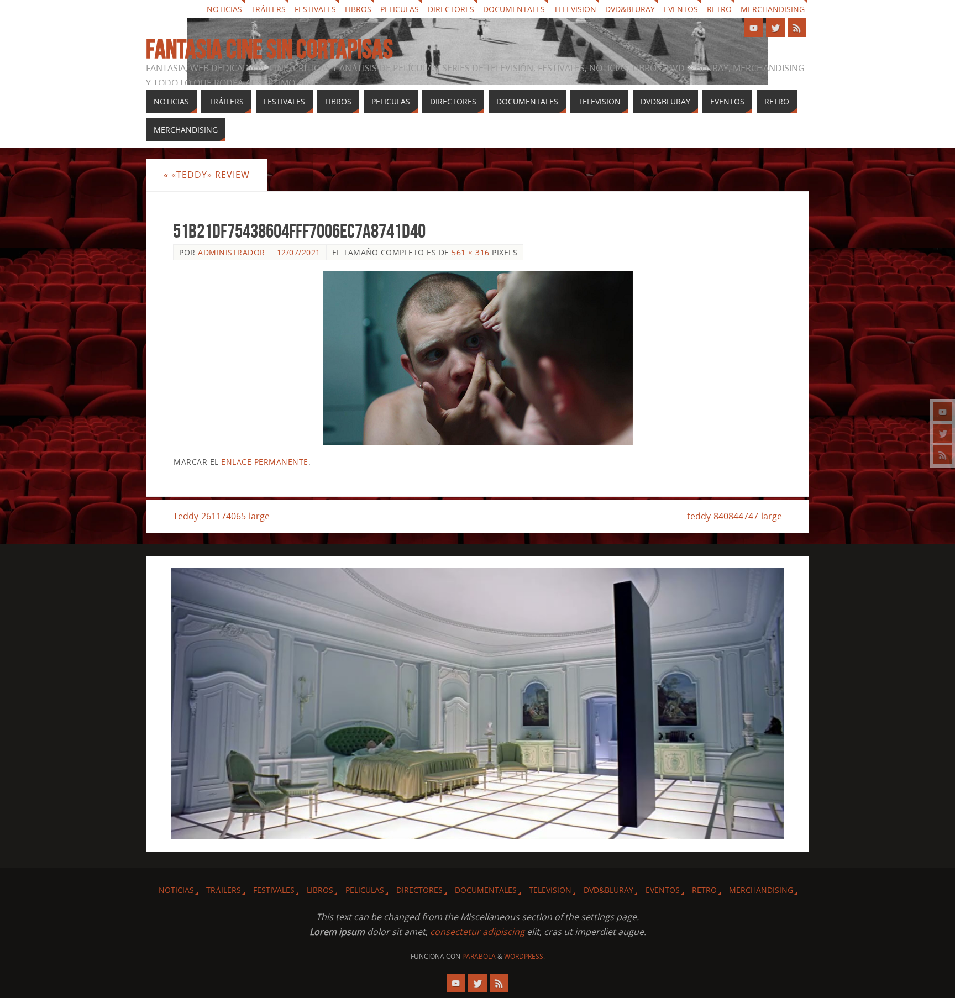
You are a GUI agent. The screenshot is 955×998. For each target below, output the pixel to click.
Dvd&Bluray (630, 9)
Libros (358, 9)
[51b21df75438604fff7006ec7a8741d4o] (477, 358)
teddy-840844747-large (734, 516)
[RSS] (942, 454)
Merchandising (773, 9)
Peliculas (399, 9)
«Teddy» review (207, 175)
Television (575, 9)
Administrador (231, 252)
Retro (719, 9)
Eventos (681, 9)
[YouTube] (942, 411)
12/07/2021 (299, 252)
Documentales (514, 9)
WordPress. (524, 956)
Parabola (479, 956)
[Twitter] (942, 433)
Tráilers (268, 9)
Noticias (224, 9)
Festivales (315, 9)
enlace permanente (264, 461)
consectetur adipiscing (477, 932)
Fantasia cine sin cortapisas (269, 49)
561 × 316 (471, 252)
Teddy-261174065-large (221, 516)
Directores (451, 9)
